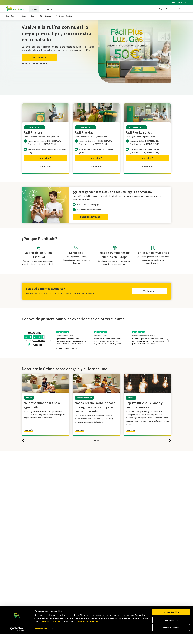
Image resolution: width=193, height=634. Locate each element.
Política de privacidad (88, 621)
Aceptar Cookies (171, 612)
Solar (33, 16)
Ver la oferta (39, 57)
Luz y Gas (10, 16)
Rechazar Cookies (171, 627)
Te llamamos (149, 291)
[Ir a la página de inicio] (15, 9)
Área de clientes (175, 2)
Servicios (22, 16)
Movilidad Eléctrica (64, 16)
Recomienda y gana (90, 217)
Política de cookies (51, 621)
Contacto (182, 9)
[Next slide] (169, 440)
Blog (160, 9)
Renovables (170, 9)
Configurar (170, 620)
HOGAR (34, 9)
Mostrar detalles (41, 629)
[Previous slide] (23, 440)
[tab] (94, 440)
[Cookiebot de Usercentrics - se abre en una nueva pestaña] (17, 629)
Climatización (45, 16)
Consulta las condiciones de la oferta (34, 63)
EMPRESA (47, 9)
